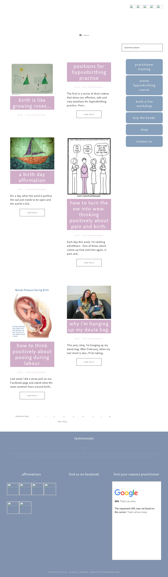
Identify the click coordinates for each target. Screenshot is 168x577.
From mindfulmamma (36, 115)
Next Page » (63, 422)
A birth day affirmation (32, 177)
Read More (89, 114)
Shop (144, 129)
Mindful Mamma (78, 572)
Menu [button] (86, 35)
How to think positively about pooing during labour (32, 354)
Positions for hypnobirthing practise (89, 72)
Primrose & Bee (111, 572)
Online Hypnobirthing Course (144, 85)
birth (20, 115)
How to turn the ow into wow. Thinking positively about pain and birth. (89, 214)
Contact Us (144, 141)
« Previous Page (22, 416)
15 (110, 416)
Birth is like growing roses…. (32, 103)
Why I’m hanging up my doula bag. (89, 327)
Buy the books (144, 118)
